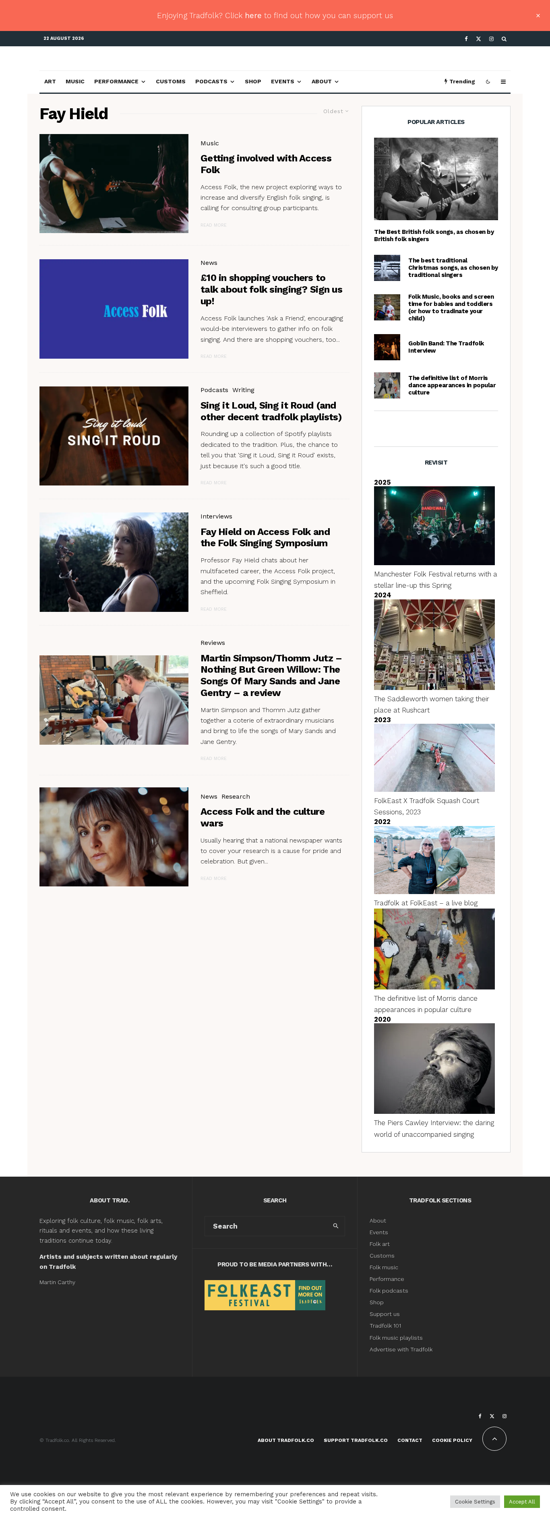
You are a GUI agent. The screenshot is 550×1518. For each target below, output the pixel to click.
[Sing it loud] (113, 436)
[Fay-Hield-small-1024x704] (113, 562)
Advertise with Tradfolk (401, 1349)
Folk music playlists (396, 1337)
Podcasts (211, 81)
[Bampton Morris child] (387, 307)
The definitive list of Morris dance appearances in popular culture (452, 385)
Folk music (384, 1267)
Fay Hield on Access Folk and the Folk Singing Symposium (265, 537)
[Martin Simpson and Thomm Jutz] (113, 700)
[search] (336, 1226)
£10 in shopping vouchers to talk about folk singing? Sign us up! (271, 289)
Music (75, 81)
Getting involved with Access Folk (266, 164)
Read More (214, 225)
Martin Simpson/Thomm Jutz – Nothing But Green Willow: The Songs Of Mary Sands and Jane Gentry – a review (271, 675)
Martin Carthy (57, 1282)
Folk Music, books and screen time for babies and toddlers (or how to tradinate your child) (451, 307)
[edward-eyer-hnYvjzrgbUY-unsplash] (113, 183)
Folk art (380, 1244)
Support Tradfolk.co (356, 1440)
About (322, 81)
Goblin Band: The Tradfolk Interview (446, 347)
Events (282, 81)
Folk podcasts (389, 1290)
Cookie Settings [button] (475, 1502)
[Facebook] (466, 38)
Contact (409, 1440)
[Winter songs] (387, 268)
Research (235, 796)
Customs (171, 81)
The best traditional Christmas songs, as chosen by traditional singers (453, 268)
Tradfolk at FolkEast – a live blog (426, 903)
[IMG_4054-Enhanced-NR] (113, 837)
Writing (243, 390)
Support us (385, 1314)
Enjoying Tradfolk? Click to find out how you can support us (275, 15)
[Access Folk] (113, 309)
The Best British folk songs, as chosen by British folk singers (434, 235)
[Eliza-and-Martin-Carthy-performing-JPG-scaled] (436, 179)
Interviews (216, 516)
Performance (116, 81)
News (209, 262)
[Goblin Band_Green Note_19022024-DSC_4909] (387, 347)
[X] (478, 38)
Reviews (213, 642)
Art (50, 81)
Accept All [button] (522, 1502)
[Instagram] (491, 38)
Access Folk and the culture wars (263, 817)
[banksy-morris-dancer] (387, 385)
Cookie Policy (452, 1440)
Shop (253, 81)
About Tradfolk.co (286, 1440)
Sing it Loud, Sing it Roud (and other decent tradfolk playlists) (271, 411)
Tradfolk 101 (385, 1325)
